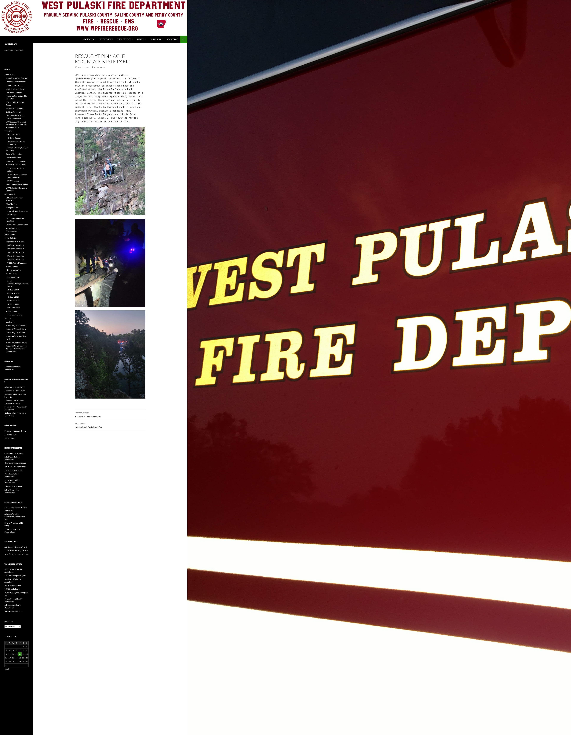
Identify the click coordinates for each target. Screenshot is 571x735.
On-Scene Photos (12, 277)
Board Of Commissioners (16, 82)
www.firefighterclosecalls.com (16, 554)
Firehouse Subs (10, 434)
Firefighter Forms (13, 134)
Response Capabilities (14, 108)
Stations (140, 39)
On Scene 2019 (13, 293)
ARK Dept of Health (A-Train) (15, 547)
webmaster (99, 67)
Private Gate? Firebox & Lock (17, 224)
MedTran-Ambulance (12, 585)
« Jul (7, 669)
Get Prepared (105, 39)
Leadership (10, 322)
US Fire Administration (13, 611)
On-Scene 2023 (13, 308)
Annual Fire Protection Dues (17, 78)
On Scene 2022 (13, 304)
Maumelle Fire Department (14, 467)
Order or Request (14, 138)
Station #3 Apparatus (15, 252)
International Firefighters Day (88, 425)
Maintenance (11, 274)
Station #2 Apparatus (15, 249)
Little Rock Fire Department (15, 463)
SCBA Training (13, 181)
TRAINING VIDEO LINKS (16, 165)
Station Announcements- (15, 161)
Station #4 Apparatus (15, 256)
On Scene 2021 (13, 300)
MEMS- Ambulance (11, 589)
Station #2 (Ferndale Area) (16, 329)
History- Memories (13, 270)
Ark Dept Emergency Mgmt (14, 576)
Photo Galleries (124, 39)
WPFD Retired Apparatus (17, 263)
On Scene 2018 (13, 290)
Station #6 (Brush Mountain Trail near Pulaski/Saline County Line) (17, 349)
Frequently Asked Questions (17, 211)
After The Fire (11, 204)
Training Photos (12, 311)
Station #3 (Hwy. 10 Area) (16, 333)
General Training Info (14, 154)
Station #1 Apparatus (15, 245)
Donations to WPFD (14, 92)
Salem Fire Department (13, 486)
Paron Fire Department (13, 470)
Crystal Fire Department (13, 453)
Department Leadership (15, 89)
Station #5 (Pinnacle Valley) (16, 342)
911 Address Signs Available (88, 415)
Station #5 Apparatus (15, 259)
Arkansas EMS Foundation (14, 387)
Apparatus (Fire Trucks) (15, 241)
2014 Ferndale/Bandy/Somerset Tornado (17, 283)
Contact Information (14, 85)
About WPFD (88, 39)
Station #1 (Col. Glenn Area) (17, 325)
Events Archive (12, 266)
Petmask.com (9, 438)
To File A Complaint (13, 112)
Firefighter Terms (12, 207)
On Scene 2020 (13, 297)
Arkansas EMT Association (14, 391)
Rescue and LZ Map (13, 157)
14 (20, 654)
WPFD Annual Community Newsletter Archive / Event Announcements (16, 124)
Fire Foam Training (14, 315)
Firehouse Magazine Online (15, 431)
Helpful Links (11, 215)
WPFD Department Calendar (17, 184)
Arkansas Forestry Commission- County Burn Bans (14, 516)
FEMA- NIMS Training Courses (16, 551)
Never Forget (172, 39)
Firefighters (155, 39)
